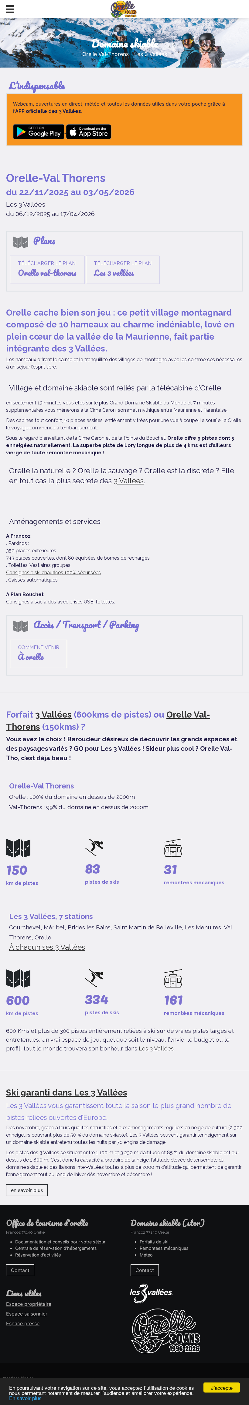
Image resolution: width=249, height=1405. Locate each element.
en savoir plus (27, 1190)
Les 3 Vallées (156, 1048)
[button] (10, 9)
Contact (20, 1270)
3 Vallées (129, 480)
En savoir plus (25, 1398)
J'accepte (222, 1387)
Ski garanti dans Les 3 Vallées (66, 1093)
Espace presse (22, 1323)
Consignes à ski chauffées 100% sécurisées (53, 572)
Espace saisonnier (26, 1314)
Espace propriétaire (28, 1304)
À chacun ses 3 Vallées (47, 947)
